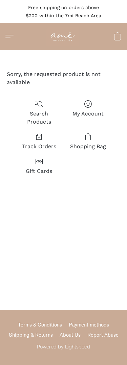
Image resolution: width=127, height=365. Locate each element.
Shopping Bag (88, 146)
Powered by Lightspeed (63, 346)
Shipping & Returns (31, 335)
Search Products (39, 117)
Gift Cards (39, 171)
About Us (70, 335)
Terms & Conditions (40, 325)
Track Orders (39, 146)
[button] (63, 36)
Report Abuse (103, 335)
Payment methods (89, 325)
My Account (88, 113)
